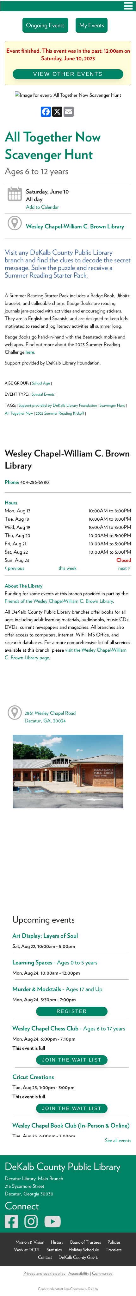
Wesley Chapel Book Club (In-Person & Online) (71, 1125)
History (57, 1241)
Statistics (54, 1249)
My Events (91, 25)
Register (72, 1011)
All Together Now (19, 413)
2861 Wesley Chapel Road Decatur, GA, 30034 (50, 717)
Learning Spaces (54, 962)
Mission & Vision (29, 1241)
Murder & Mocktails (57, 989)
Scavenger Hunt (112, 405)
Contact (45, 1257)
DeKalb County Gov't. (78, 1257)
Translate (114, 1249)
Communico (102, 1273)
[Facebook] (11, 1225)
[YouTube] (52, 1225)
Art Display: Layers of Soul (45, 935)
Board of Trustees (85, 1241)
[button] (128, 6)
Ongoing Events (45, 25)
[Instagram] (31, 1225)
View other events (68, 74)
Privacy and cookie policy (44, 1273)
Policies (114, 1241)
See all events (118, 1140)
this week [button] (68, 568)
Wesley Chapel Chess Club (68, 1028)
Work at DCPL (27, 1249)
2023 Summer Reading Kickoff (60, 413)
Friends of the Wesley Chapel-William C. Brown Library (59, 601)
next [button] (123, 568)
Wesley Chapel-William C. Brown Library (75, 226)
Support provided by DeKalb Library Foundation (58, 405)
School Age (41, 383)
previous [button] (15, 568)
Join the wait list (72, 1059)
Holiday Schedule (84, 1249)
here (30, 352)
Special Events (43, 394)
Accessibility (78, 1273)
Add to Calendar (42, 207)
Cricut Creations (33, 1077)
